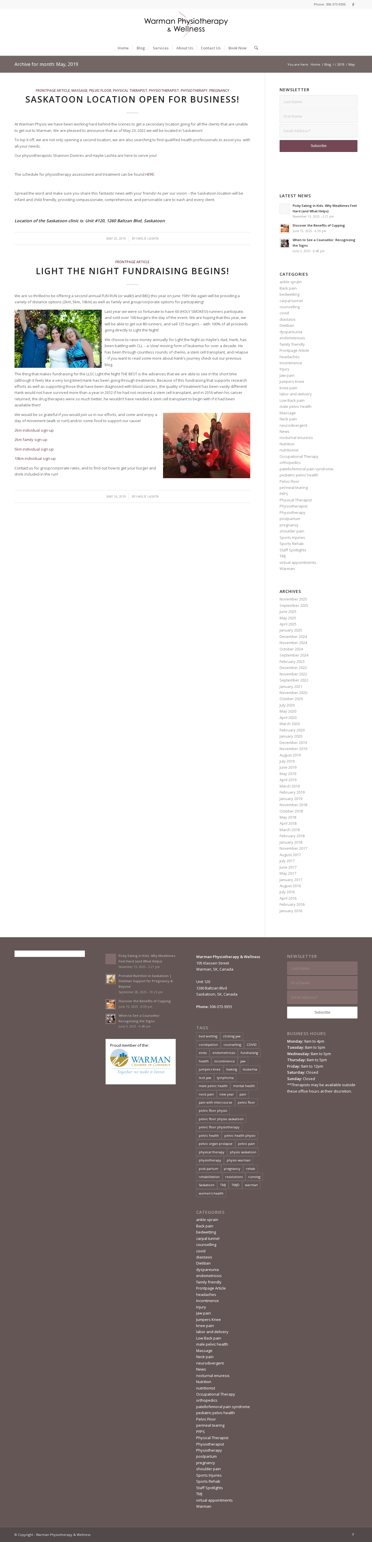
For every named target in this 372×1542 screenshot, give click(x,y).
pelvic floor (246, 1102)
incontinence (224, 1061)
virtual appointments (298, 562)
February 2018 (292, 835)
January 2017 (291, 879)
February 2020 (292, 730)
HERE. (150, 174)
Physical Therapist (130, 90)
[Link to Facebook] (353, 4)
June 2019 (288, 767)
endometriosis (292, 337)
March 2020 (290, 723)
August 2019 (290, 755)
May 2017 (288, 873)
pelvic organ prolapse (216, 1143)
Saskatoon (206, 1185)
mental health (244, 1086)
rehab (250, 1168)
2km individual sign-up (34, 430)
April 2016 (288, 898)
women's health (211, 1193)
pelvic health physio (239, 1135)
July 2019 (287, 761)
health (204, 1061)
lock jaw (205, 1077)
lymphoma (225, 1077)
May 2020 (288, 711)
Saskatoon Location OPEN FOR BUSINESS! (132, 99)
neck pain (206, 1094)
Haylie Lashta (147, 238)
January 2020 (291, 736)
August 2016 (290, 885)
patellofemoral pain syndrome (306, 468)
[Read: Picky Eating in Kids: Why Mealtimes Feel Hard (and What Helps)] (285, 209)
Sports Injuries (292, 537)
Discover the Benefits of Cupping (319, 225)
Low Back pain (292, 400)
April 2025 (288, 624)
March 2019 (290, 786)
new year (226, 1094)
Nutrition (287, 444)
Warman (287, 568)
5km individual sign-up (34, 449)
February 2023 (292, 661)
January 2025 (291, 630)
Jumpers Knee (292, 381)
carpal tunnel (291, 300)
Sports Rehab (292, 543)
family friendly (292, 344)
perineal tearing (294, 487)
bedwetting (289, 294)
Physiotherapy (194, 90)
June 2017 (288, 867)
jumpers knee (210, 1069)
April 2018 (288, 823)
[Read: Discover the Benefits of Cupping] (285, 228)
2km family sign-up (31, 439)
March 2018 (290, 829)
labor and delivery (296, 394)
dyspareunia (291, 331)
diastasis (288, 319)
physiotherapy (210, 1160)
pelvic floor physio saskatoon (221, 1119)
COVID (252, 1044)
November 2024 (293, 642)
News (284, 431)
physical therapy (211, 1152)
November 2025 (293, 599)
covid (284, 312)
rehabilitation (209, 1177)
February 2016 (292, 904)
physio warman (239, 1160)
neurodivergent (293, 425)
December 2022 (293, 667)
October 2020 (291, 698)
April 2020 (288, 717)
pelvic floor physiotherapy (219, 1127)
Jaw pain (287, 375)
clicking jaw (232, 1036)
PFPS (284, 493)
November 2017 (293, 848)
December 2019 (293, 742)
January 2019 (291, 798)
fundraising (249, 1052)
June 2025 (288, 611)
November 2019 (293, 748)
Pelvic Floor (100, 90)
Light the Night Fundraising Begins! (132, 271)
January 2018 (291, 842)
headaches (290, 356)
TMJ (283, 556)
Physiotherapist (164, 90)
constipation (208, 1044)
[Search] (254, 48)
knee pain (288, 387)
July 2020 (287, 705)
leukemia (250, 1069)
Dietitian (287, 325)
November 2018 (293, 804)
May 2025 (288, 618)
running (254, 1177)
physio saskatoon (243, 1152)
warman (251, 1185)
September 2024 (294, 655)
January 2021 (291, 686)
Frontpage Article (53, 90)
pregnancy (219, 90)
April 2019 (288, 779)
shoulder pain (292, 531)
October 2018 (291, 811)
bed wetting (208, 1036)
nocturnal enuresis (296, 437)
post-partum (208, 1168)
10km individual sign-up (35, 458)
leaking (231, 1069)
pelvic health (209, 1135)
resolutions (234, 1177)
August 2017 (290, 854)
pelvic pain (246, 1143)
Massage (79, 90)
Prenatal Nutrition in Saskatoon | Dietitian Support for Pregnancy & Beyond (146, 981)
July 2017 (287, 860)
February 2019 (292, 792)
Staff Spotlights (293, 550)
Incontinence (291, 362)
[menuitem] (123, 48)
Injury (284, 369)
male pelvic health (296, 406)
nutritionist (289, 450)
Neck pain (288, 419)
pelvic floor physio (213, 1110)
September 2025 (294, 605)
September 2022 (294, 680)
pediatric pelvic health (299, 475)
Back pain (288, 288)
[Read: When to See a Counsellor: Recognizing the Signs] (285, 243)
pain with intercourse (215, 1102)
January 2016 (291, 910)
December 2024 (293, 636)
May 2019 (288, 773)
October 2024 (291, 649)
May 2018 (288, 817)
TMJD (235, 1185)
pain (242, 1094)
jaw (243, 1061)
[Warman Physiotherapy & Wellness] (186, 25)
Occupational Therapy (299, 456)
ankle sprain (291, 281)
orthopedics (290, 462)
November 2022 (293, 674)
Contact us (24, 468)
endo (203, 1052)
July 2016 (287, 891)
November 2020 (293, 692)
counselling (290, 306)
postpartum (290, 518)
